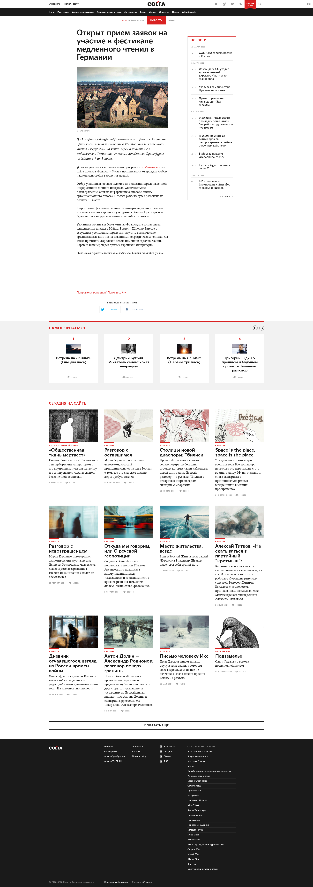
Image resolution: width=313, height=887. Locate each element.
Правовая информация (116, 882)
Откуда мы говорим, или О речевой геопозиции (127, 551)
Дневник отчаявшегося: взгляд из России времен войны (73, 663)
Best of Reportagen (196, 810)
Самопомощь (194, 786)
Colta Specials (189, 12)
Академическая (109, 12)
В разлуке (109, 445)
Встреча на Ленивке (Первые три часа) (184, 360)
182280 (129, 377)
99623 (186, 491)
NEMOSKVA (193, 805)
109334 (128, 711)
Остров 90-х (193, 849)
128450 (242, 672)
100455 (242, 495)
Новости (156, 20)
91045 (182, 684)
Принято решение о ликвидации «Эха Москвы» (212, 102)
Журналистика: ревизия (199, 751)
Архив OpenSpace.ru (115, 756)
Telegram (168, 751)
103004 (130, 592)
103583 (76, 583)
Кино (51, 12)
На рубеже (193, 795)
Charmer (147, 882)
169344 (240, 377)
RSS (166, 761)
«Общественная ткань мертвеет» (67, 453)
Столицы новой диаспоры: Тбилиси (181, 453)
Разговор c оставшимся (118, 453)
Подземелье (228, 656)
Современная (83, 12)
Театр (143, 12)
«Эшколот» (84, 131)
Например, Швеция (197, 800)
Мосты (190, 766)
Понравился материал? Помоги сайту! (102, 292)
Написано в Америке (198, 825)
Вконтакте (169, 747)
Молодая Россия (196, 761)
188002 (73, 377)
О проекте (54, 4)
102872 (131, 483)
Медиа (152, 12)
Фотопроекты (111, 751)
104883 (239, 605)
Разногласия (193, 840)
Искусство (63, 12)
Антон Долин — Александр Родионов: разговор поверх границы (128, 663)
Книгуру (191, 864)
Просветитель (194, 791)
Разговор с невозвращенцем (68, 549)
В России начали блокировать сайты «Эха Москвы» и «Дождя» (215, 184)
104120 (184, 571)
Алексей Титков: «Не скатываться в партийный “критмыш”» (238, 553)
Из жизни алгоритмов (198, 776)
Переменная (193, 820)
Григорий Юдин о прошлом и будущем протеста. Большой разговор (240, 364)
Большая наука (195, 830)
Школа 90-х (193, 859)
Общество (163, 12)
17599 (72, 483)
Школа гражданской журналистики (205, 844)
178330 (184, 377)
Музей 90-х (193, 854)
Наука (175, 12)
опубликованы (151, 167)
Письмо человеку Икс (184, 656)
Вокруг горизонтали (197, 756)
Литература (130, 12)
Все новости (226, 196)
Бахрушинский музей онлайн (202, 869)
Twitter (167, 756)
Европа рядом (194, 815)
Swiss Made (193, 835)
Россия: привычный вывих (63, 445)
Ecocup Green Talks (197, 781)
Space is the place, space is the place (235, 453)
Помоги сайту (71, 4)
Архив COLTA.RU (113, 761)
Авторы (136, 751)
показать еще (156, 725)
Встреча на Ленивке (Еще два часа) (73, 360)
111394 (74, 694)
